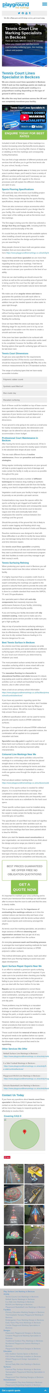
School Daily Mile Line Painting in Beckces (22, 1364)
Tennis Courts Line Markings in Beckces (21, 1297)
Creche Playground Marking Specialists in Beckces (22, 1326)
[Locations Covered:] (3, 4)
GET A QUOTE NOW (24, 887)
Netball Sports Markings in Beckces (20, 1299)
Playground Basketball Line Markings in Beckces (25, 1307)
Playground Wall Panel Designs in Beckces (23, 1349)
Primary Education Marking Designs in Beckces (24, 1312)
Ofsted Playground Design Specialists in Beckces (21, 1360)
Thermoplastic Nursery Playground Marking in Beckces (24, 1316)
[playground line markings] (17, 5)
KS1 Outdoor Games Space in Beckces (21, 1354)
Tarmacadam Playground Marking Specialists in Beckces (25, 1373)
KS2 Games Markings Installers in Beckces (23, 1356)
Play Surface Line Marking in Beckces (19, 1291)
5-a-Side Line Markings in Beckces (19, 1302)
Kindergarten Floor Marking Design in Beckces (24, 1320)
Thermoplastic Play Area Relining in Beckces (23, 1382)
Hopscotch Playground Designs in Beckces (23, 1333)
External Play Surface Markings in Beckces (23, 1369)
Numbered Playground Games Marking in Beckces (22, 1344)
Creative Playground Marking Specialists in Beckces (23, 1337)
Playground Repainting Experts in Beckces (23, 1385)
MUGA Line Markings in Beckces (18, 1304)
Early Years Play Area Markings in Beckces (23, 1323)
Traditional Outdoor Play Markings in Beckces (24, 1341)
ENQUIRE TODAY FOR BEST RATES (24, 135)
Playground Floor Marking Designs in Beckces (24, 1377)
